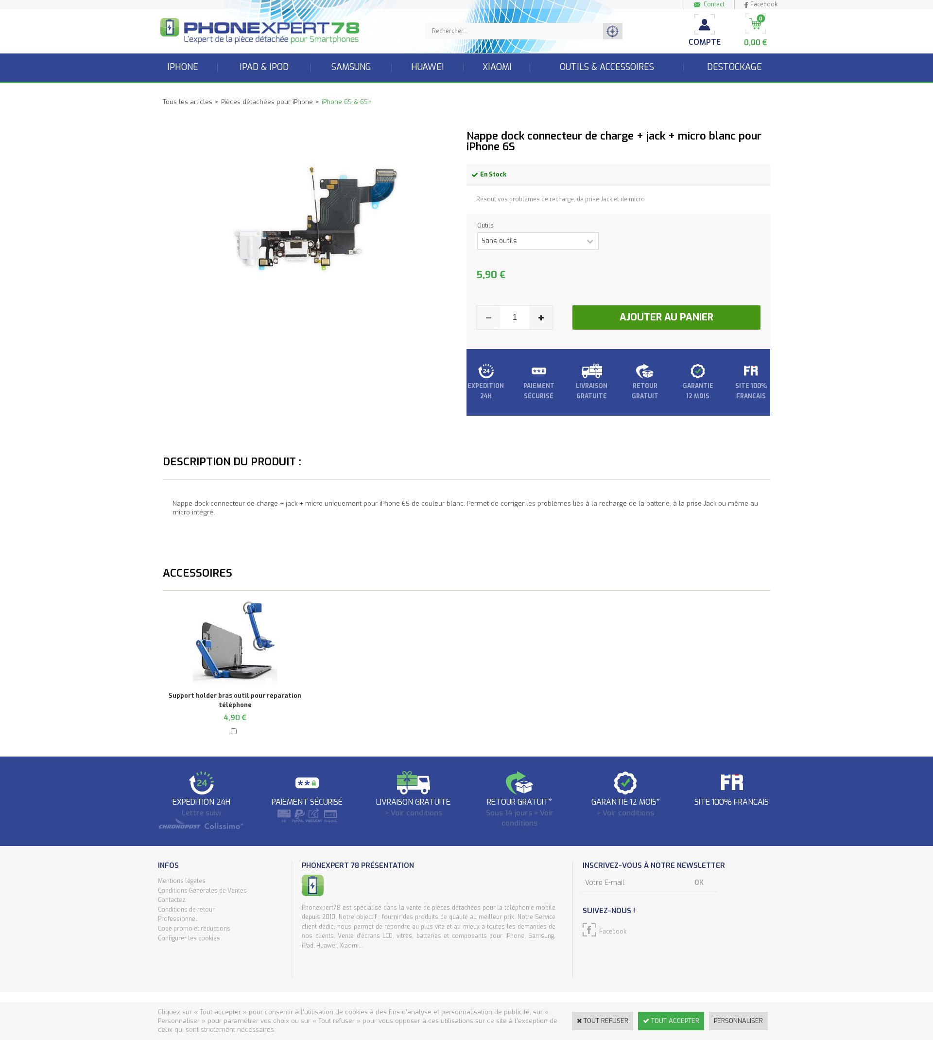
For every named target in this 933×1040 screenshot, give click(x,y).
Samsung (351, 67)
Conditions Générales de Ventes (202, 891)
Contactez (172, 900)
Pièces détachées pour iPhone (267, 102)
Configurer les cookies (189, 938)
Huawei (427, 67)
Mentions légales (182, 881)
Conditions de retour (186, 910)
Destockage (734, 67)
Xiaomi (497, 67)
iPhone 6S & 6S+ (347, 102)
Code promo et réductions (194, 929)
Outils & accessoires (607, 67)
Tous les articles (187, 102)
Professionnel (177, 919)
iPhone (182, 67)
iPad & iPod (264, 67)
